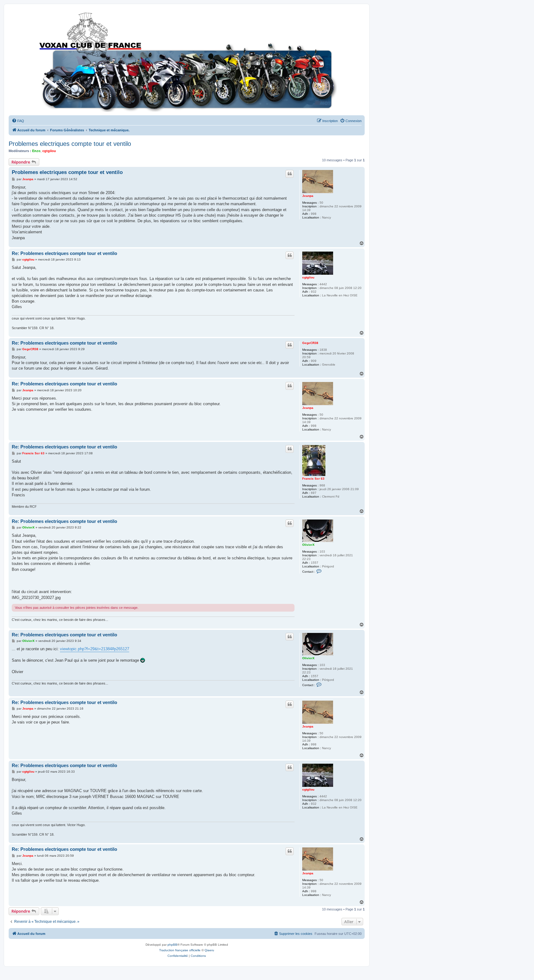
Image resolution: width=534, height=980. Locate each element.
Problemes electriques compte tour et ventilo (70, 143)
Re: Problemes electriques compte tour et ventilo (64, 253)
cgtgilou (49, 151)
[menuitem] (18, 121)
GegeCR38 (310, 343)
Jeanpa (307, 195)
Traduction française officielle (180, 950)
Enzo (36, 151)
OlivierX (308, 544)
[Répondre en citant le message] (290, 173)
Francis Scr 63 (313, 478)
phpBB (172, 944)
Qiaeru (209, 950)
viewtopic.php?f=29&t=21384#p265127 (94, 649)
